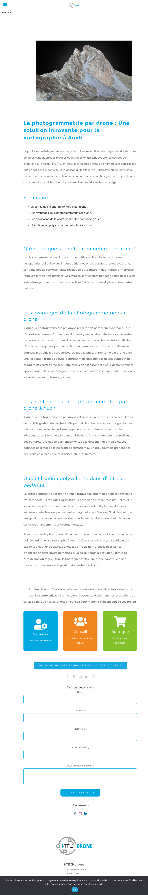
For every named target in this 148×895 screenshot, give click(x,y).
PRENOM (80, 710)
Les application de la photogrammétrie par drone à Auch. (66, 219)
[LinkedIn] (85, 813)
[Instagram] (80, 813)
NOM (80, 692)
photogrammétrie (57, 123)
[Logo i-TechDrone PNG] (74, 838)
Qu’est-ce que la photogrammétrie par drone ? (59, 206)
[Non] (143, 885)
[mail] (93, 676)
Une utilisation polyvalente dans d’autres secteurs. (62, 225)
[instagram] (80, 676)
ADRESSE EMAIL (80, 747)
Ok (75, 889)
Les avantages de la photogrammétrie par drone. (61, 213)
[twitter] (73, 676)
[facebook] (67, 676)
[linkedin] (86, 676)
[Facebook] (74, 813)
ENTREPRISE (80, 729)
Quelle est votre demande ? (80, 765)
